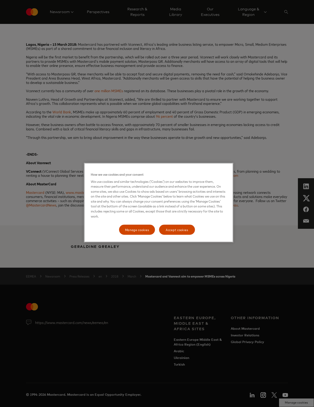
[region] (158, 202)
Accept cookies (177, 229)
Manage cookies (137, 229)
